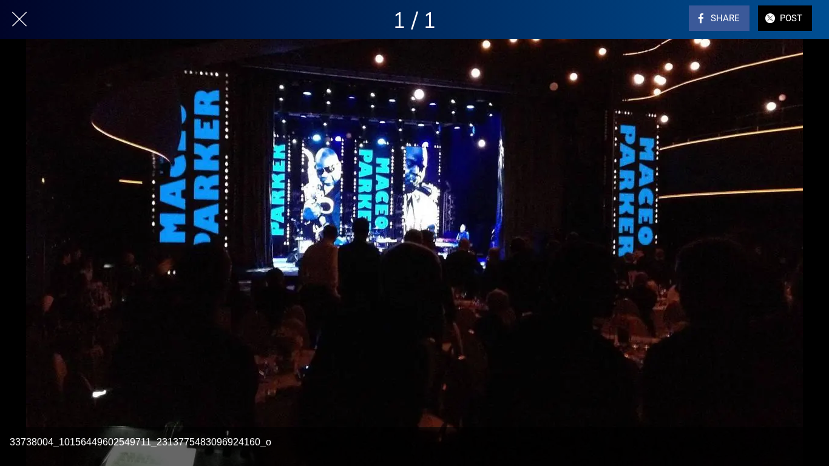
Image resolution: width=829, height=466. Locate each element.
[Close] (19, 19)
